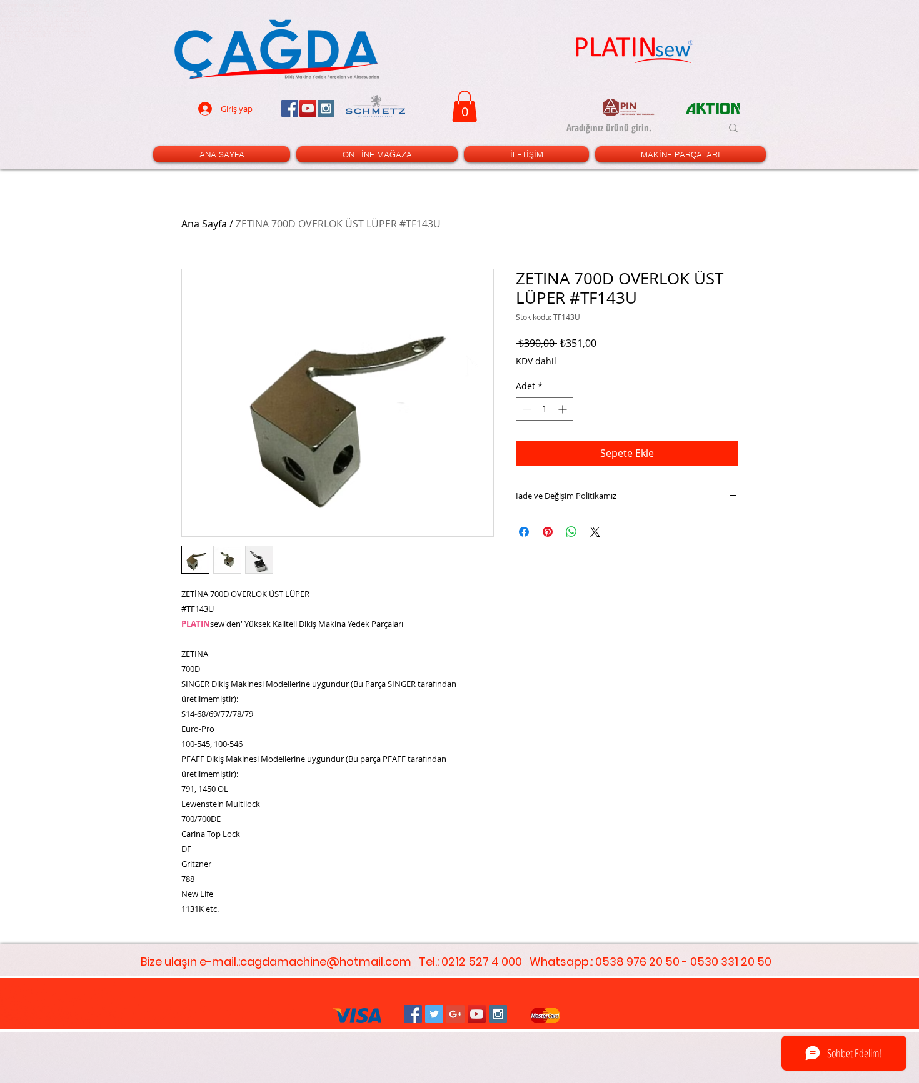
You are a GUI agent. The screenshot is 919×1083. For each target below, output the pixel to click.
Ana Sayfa (204, 224)
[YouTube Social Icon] (477, 1014)
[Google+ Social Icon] (455, 1014)
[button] (464, 106)
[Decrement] (525, 409)
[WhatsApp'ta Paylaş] (571, 531)
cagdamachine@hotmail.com (325, 961)
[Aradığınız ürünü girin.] (733, 128)
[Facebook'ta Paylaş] (523, 531)
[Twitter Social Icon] (434, 1014)
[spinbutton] (544, 409)
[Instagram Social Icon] (498, 1014)
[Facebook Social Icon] (413, 1014)
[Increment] (563, 409)
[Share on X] (595, 531)
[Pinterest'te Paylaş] (547, 531)
